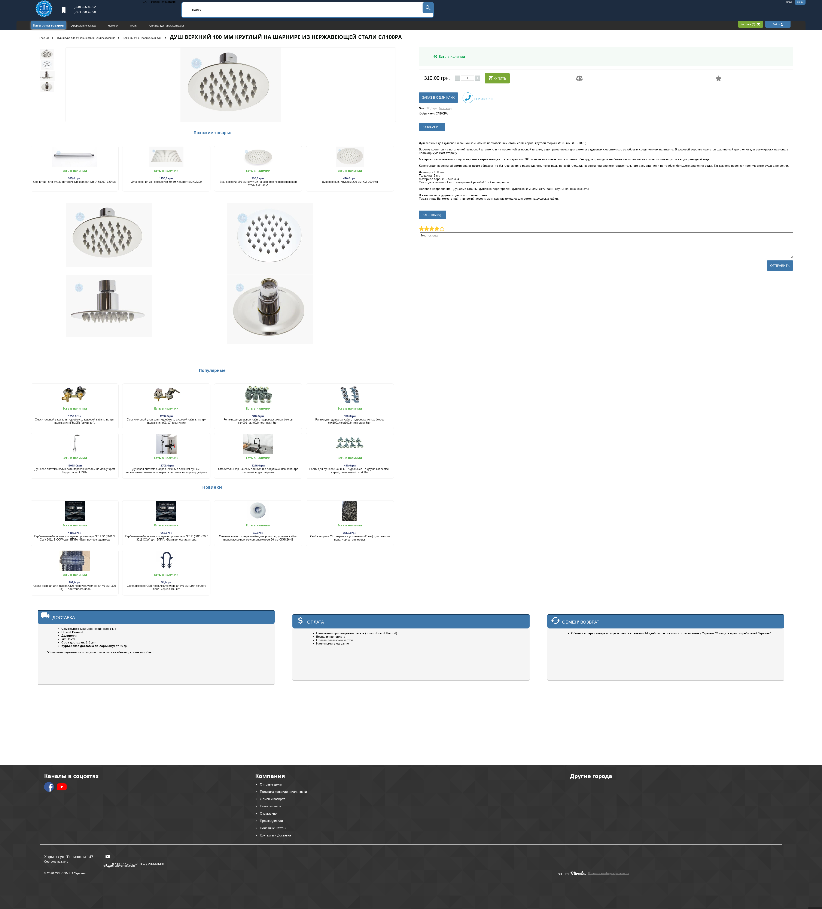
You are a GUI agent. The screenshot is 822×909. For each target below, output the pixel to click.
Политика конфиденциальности (283, 791)
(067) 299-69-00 (85, 11)
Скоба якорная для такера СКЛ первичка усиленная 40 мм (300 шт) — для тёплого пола (74, 587)
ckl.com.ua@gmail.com (118, 854)
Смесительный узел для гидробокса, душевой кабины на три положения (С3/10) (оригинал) (166, 421)
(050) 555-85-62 (85, 7)
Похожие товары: (212, 132)
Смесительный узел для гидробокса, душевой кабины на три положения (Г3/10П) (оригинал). (74, 421)
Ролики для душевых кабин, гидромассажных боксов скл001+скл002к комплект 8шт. (258, 421)
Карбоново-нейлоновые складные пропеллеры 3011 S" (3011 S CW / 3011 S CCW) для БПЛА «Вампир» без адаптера (74, 538)
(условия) (445, 108)
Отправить (780, 265)
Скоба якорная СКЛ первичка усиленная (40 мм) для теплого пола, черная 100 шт (166, 587)
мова (789, 2)
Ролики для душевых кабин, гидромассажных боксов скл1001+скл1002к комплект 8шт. (349, 421)
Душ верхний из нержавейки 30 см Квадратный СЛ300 (166, 181)
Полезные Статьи (273, 828)
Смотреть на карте (56, 861)
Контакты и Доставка (275, 835)
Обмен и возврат (272, 799)
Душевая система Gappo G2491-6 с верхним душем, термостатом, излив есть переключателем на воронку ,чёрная (166, 470)
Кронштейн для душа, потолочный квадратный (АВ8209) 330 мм (74, 181)
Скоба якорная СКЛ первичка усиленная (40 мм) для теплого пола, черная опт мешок (350, 538)
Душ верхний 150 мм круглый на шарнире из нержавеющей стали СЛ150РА (258, 183)
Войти (777, 24)
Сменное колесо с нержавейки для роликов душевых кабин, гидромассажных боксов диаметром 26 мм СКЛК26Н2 (258, 538)
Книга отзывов (270, 806)
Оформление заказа (83, 25)
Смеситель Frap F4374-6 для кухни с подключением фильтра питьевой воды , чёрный (258, 470)
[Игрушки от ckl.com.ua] (44, 16)
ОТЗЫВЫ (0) (432, 215)
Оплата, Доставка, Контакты (166, 25)
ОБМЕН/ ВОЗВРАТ (580, 622)
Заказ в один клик (438, 97)
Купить (499, 78)
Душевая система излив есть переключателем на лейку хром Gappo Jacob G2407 (74, 470)
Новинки (113, 25)
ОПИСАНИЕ (431, 127)
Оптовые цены (271, 784)
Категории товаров (48, 25)
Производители (271, 821)
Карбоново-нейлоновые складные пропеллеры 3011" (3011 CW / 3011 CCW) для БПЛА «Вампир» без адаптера (166, 538)
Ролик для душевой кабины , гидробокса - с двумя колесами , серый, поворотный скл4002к (349, 470)
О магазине (268, 813)
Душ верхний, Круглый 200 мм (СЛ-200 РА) (350, 181)
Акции (134, 25)
